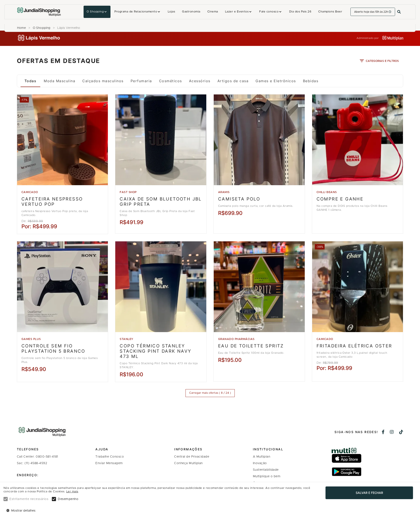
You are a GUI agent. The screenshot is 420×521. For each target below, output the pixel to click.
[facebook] (383, 432)
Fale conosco (268, 11)
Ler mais (72, 491)
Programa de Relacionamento (135, 11)
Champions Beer (330, 11)
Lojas (171, 11)
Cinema (212, 11)
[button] (97, 12)
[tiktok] (401, 432)
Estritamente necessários (28, 499)
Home (21, 28)
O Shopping (95, 11)
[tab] (30, 81)
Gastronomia (191, 11)
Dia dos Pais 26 (300, 11)
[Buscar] (399, 12)
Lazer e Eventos (236, 11)
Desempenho (68, 499)
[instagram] (392, 432)
